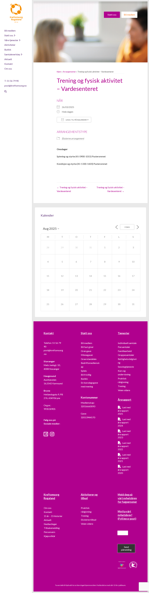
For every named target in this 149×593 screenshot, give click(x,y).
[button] (112, 15)
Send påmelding (126, 548)
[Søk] (4, 91)
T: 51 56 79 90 (11, 80)
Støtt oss (8, 35)
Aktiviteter (9, 44)
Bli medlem (10, 30)
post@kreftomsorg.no (15, 85)
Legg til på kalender (76, 120)
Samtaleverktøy (12, 54)
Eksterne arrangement (73, 138)
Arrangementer (69, 72)
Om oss (8, 68)
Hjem (59, 72)
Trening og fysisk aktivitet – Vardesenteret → (110, 189)
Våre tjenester (11, 40)
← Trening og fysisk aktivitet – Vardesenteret (72, 189)
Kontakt (8, 63)
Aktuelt (8, 59)
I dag (127, 227)
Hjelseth (68, 585)
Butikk (7, 49)
